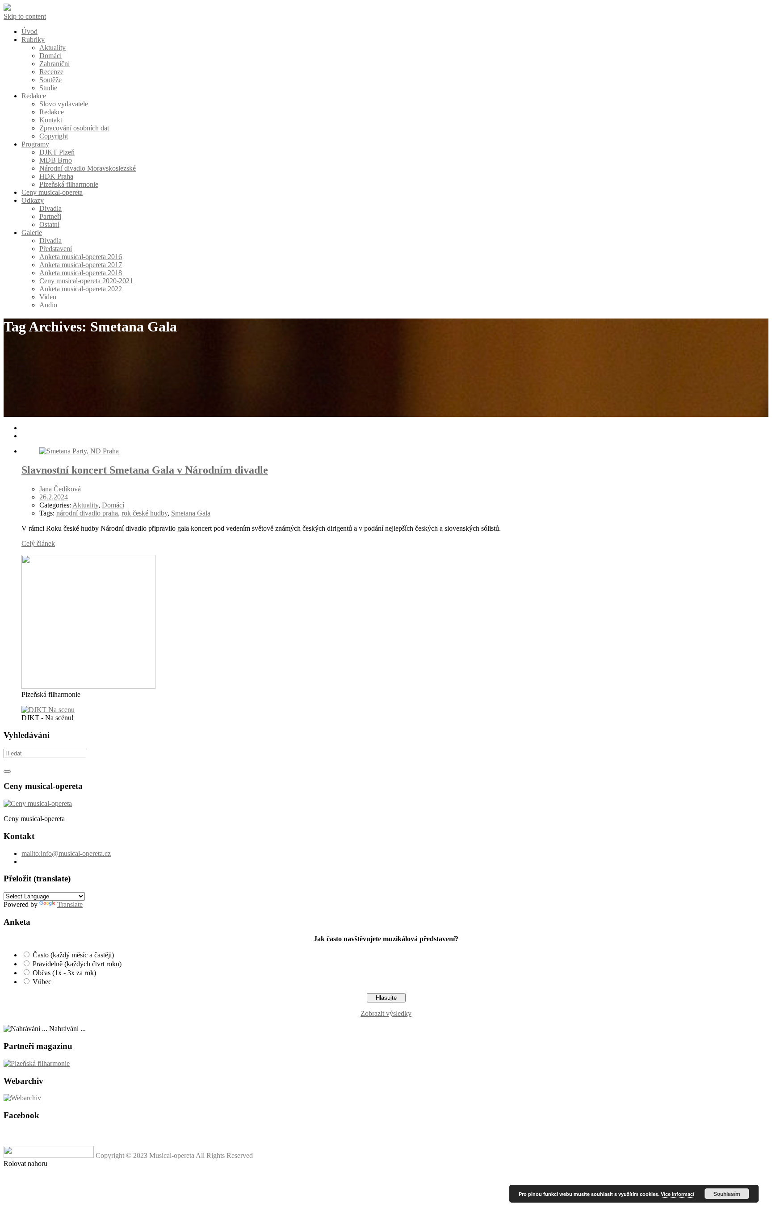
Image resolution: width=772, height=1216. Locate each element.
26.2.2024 (53, 497)
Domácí (50, 55)
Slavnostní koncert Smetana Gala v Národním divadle (144, 470)
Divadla (50, 208)
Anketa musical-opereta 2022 (80, 289)
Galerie (31, 232)
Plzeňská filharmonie (68, 184)
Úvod (29, 31)
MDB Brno (55, 160)
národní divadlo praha (87, 513)
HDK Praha (56, 176)
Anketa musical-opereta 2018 (80, 273)
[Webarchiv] (22, 1098)
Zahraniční (54, 63)
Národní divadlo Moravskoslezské (87, 168)
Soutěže (50, 80)
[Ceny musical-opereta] (38, 803)
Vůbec (42, 981)
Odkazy (32, 200)
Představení (55, 248)
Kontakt (50, 120)
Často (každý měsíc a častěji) (73, 955)
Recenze (51, 71)
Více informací (677, 1194)
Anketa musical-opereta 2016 (80, 256)
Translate (70, 904)
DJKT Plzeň (57, 152)
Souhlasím (726, 1194)
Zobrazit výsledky (386, 1013)
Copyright (53, 136)
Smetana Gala (190, 513)
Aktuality (52, 47)
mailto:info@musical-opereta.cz (66, 853)
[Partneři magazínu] (37, 1063)
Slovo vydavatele (63, 104)
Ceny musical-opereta (52, 192)
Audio (48, 305)
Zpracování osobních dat (74, 128)
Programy (35, 144)
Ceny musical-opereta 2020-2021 (86, 281)
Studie (48, 88)
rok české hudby (145, 513)
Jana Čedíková (60, 489)
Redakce (33, 96)
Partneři (50, 216)
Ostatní (49, 224)
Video (47, 297)
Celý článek (38, 543)
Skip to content (25, 16)
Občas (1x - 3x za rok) (64, 973)
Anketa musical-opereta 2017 (80, 264)
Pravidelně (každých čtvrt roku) (77, 964)
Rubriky (33, 39)
